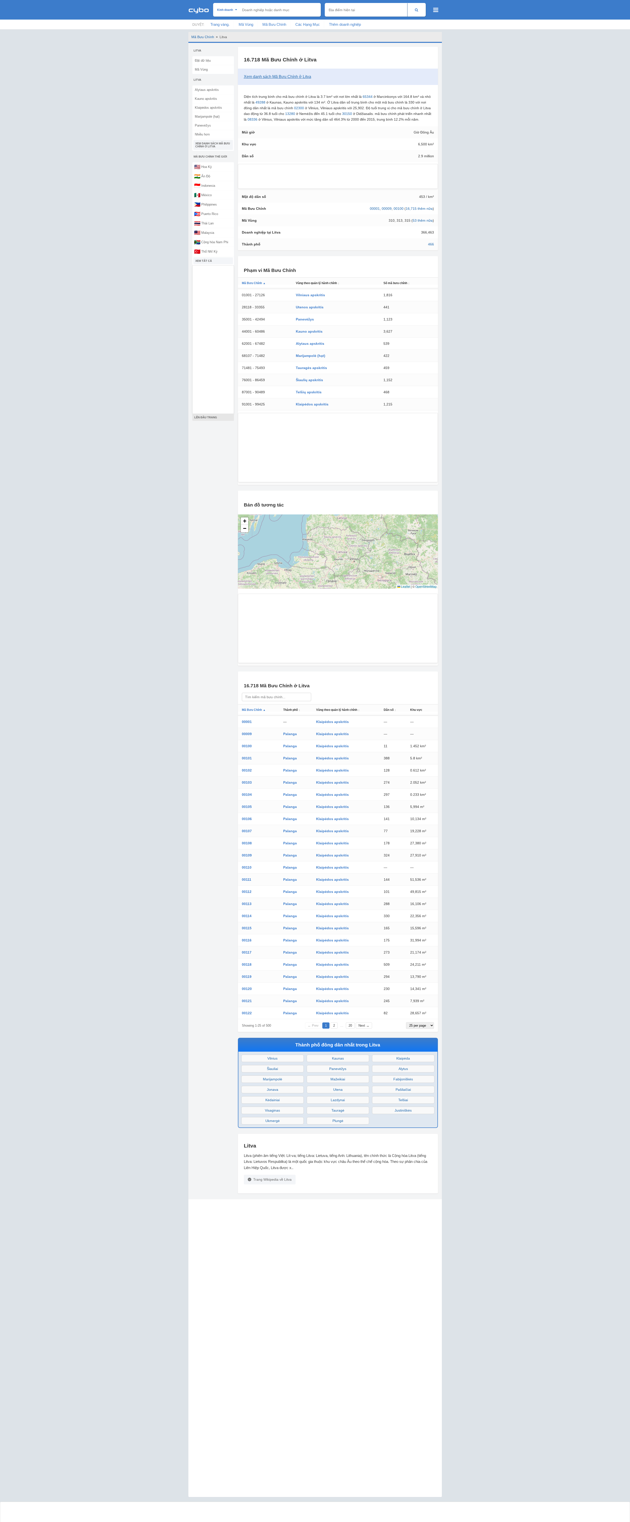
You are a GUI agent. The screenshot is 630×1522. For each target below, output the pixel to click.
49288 (260, 102)
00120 (247, 989)
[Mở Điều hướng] (436, 10)
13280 (290, 114)
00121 (247, 1001)
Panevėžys (203, 125)
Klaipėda (403, 1058)
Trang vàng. (219, 24)
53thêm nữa (423, 220)
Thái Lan (204, 223)
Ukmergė (272, 1121)
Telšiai (403, 1100)
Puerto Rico (206, 213)
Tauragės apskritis (311, 368)
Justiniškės (403, 1110)
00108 (247, 843)
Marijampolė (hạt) (207, 116)
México (203, 195)
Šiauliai (272, 1069)
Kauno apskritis (206, 99)
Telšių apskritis (309, 392)
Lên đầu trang (205, 417)
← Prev (313, 1025)
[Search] (416, 10)
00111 (246, 879)
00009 (387, 209)
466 (431, 244)
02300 (299, 108)
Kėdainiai (272, 1100)
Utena (338, 1090)
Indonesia (204, 185)
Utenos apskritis (310, 307)
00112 (247, 892)
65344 (368, 97)
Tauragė (337, 1110)
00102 (247, 770)
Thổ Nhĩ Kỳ (206, 251)
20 (350, 1025)
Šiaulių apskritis (309, 380)
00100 (398, 209)
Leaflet (405, 586)
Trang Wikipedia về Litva (272, 1179)
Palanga (290, 734)
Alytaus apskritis (207, 90)
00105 (247, 807)
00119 (247, 977)
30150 (347, 114)
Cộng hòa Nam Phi (211, 242)
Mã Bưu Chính (274, 24)
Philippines (205, 204)
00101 (247, 758)
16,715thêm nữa (419, 209)
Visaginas (272, 1110)
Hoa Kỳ (203, 166)
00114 (247, 916)
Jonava (272, 1090)
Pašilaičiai (403, 1090)
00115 (247, 928)
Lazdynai (338, 1100)
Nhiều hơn (202, 134)
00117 (247, 952)
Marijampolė (272, 1079)
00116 (247, 940)
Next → (363, 1025)
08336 (252, 119)
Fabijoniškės (403, 1079)
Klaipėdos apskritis (208, 107)
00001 (375, 209)
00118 (247, 964)
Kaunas (338, 1058)
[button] (244, 521)
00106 (247, 819)
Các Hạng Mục (307, 24)
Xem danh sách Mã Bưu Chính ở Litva (212, 145)
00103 (247, 782)
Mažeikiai (337, 1079)
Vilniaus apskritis (310, 295)
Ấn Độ (202, 176)
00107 (247, 831)
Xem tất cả (203, 260)
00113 (247, 904)
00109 (247, 855)
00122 (247, 1013)
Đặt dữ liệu (203, 60)
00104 (247, 795)
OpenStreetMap (426, 586)
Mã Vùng (246, 24)
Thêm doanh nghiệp (345, 24)
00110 (247, 867)
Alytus (403, 1069)
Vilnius (272, 1058)
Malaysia (204, 232)
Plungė (337, 1121)
